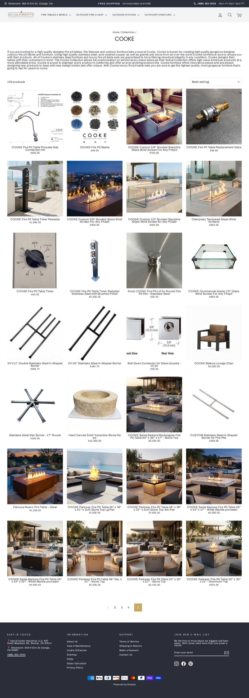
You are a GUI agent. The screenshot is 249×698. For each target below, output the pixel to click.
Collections (128, 32)
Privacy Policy (75, 667)
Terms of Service (129, 641)
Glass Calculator (76, 663)
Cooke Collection (77, 650)
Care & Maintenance (79, 646)
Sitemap (72, 654)
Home (116, 32)
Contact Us (126, 654)
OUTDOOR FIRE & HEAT (90, 15)
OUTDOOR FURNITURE (158, 15)
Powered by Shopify (124, 684)
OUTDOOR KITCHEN (124, 15)
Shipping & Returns (130, 646)
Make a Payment (129, 650)
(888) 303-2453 (16, 654)
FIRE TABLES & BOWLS (54, 15)
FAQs (70, 659)
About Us (72, 641)
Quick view (35, 140)
